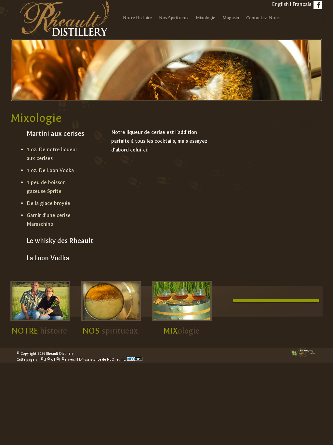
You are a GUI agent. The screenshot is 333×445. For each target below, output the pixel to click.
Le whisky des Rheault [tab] (60, 241)
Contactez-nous (263, 18)
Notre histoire (137, 18)
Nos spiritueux (174, 18)
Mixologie (205, 18)
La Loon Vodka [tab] (48, 258)
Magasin (230, 18)
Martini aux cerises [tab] (55, 133)
